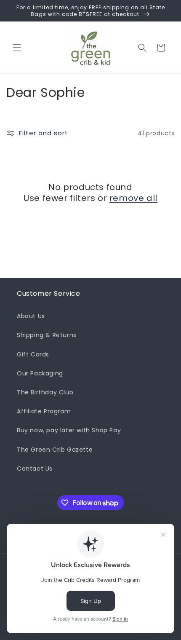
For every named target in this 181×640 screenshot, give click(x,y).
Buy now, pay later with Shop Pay (69, 430)
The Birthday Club (45, 392)
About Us (31, 316)
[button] (17, 47)
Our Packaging (40, 373)
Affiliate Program (44, 411)
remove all (133, 198)
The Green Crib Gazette (55, 449)
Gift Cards (33, 354)
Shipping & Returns (47, 335)
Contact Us (35, 468)
